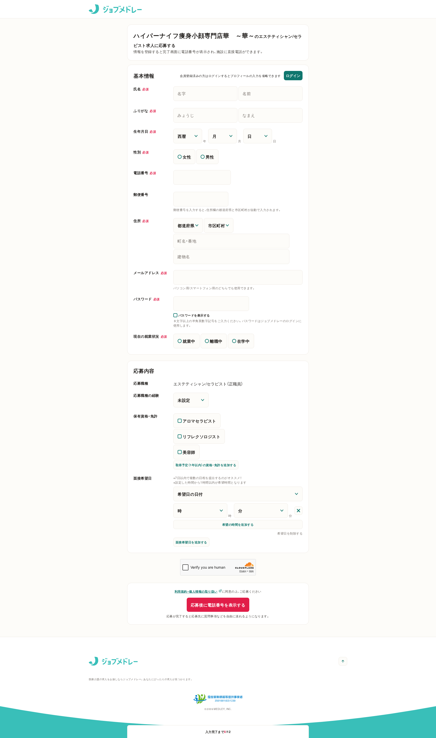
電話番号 (144, 172)
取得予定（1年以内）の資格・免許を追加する (206, 465)
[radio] (184, 156)
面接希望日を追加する (191, 542)
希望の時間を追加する (238, 524)
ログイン (293, 75)
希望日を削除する (290, 533)
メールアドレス (150, 272)
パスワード (146, 298)
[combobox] (238, 277)
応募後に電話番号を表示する (218, 605)
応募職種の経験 (146, 395)
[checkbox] (191, 315)
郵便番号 (140, 194)
